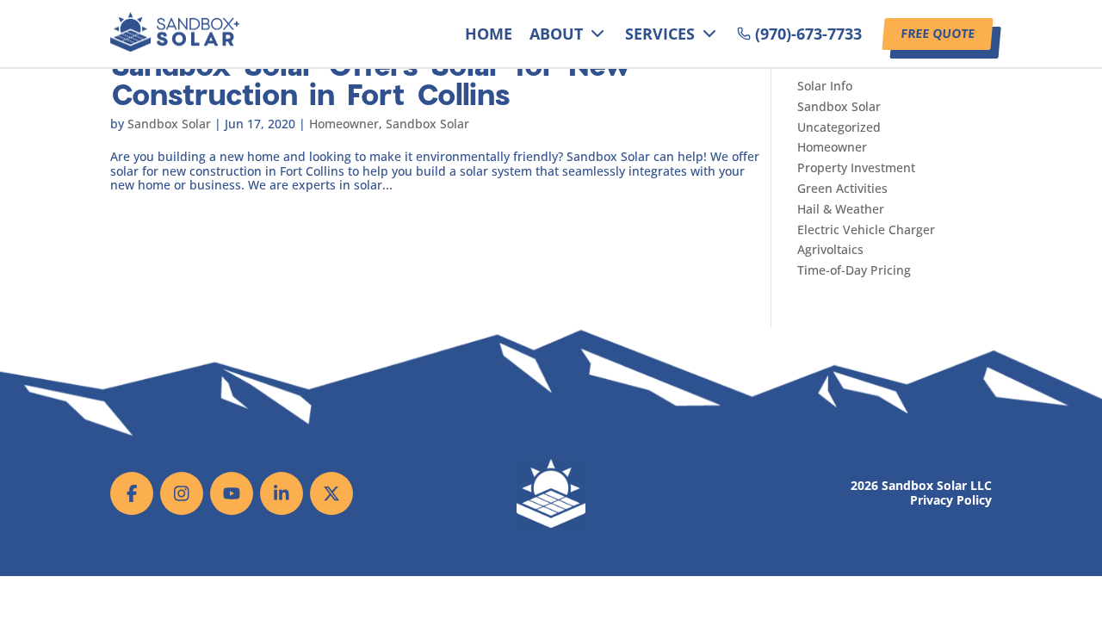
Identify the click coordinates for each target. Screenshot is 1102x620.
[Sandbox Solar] (174, 47)
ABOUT (556, 33)
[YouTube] (231, 493)
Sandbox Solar (169, 123)
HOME (488, 34)
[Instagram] (181, 493)
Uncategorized (839, 127)
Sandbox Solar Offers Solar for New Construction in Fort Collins (371, 78)
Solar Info (824, 86)
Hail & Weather (840, 209)
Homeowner (344, 123)
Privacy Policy (951, 500)
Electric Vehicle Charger (866, 229)
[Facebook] (131, 493)
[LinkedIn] (281, 493)
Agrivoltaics (830, 249)
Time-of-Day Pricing (854, 270)
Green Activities (842, 188)
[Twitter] (331, 493)
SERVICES (660, 33)
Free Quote (937, 33)
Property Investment (856, 167)
